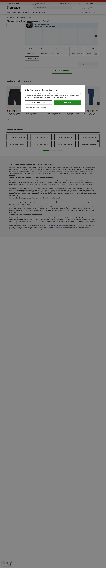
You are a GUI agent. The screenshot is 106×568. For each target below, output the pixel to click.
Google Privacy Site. (60, 97)
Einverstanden (67, 102)
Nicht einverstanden (38, 102)
